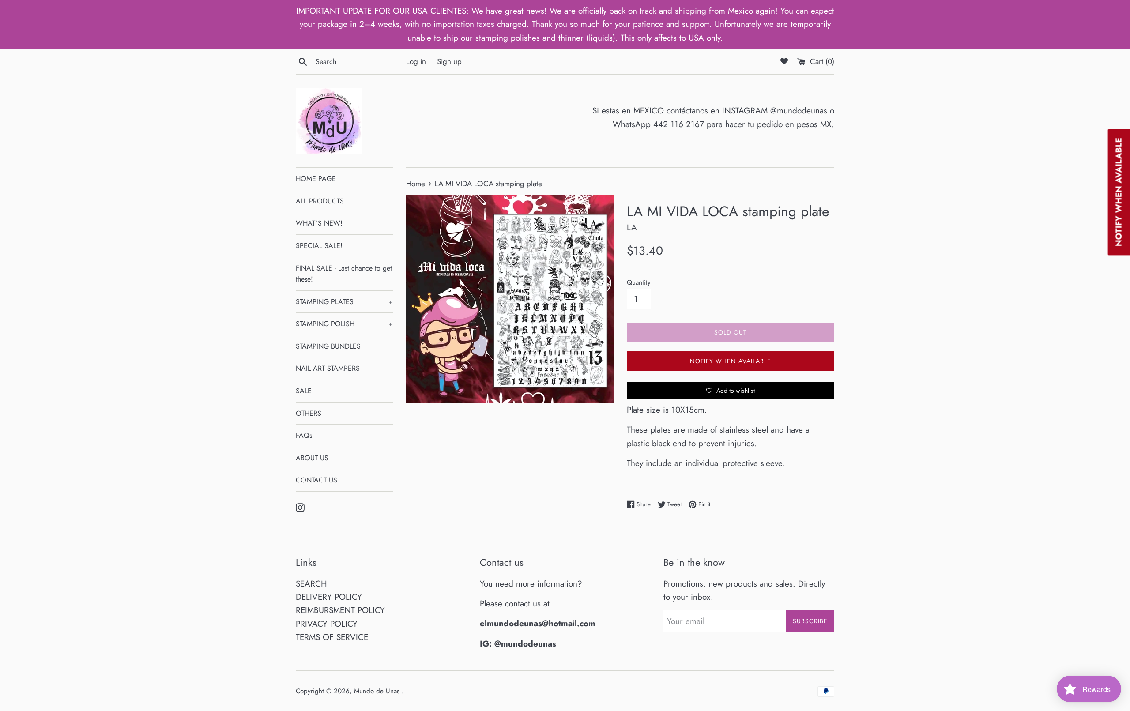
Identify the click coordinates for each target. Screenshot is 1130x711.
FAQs (304, 435)
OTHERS (308, 413)
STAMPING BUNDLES (328, 346)
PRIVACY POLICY (327, 624)
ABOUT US (312, 458)
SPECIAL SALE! (319, 246)
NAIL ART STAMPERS (328, 368)
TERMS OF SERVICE (332, 637)
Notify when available (730, 361)
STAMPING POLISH (344, 324)
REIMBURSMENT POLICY (340, 610)
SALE (304, 391)
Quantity (639, 282)
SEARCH (311, 584)
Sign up (449, 61)
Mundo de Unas (378, 691)
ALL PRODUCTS (320, 201)
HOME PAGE (316, 178)
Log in (416, 61)
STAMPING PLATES (344, 302)
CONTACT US (316, 480)
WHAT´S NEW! (319, 223)
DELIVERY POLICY (329, 597)
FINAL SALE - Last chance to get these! (344, 274)
